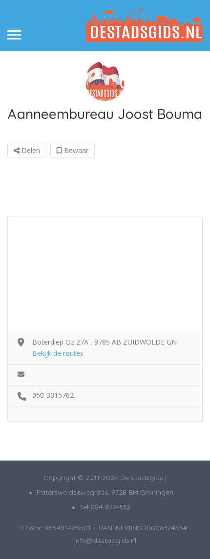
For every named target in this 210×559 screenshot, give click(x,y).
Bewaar (75, 150)
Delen (30, 150)
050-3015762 (53, 395)
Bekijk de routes (58, 353)
